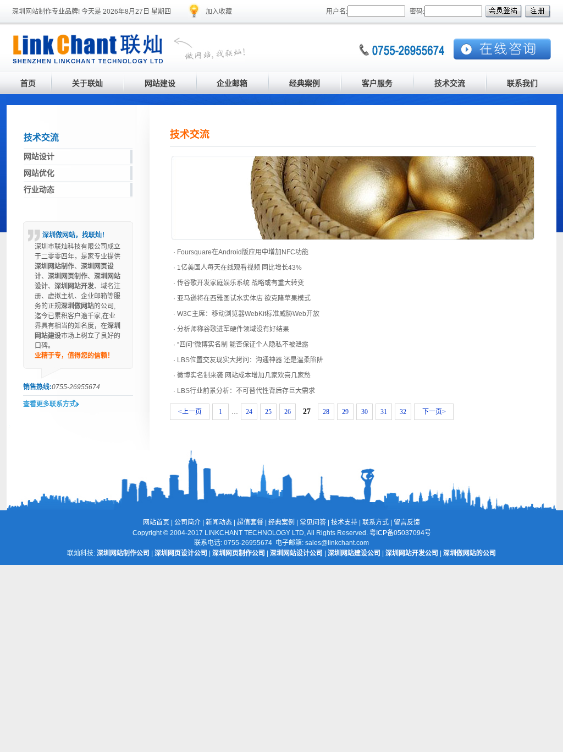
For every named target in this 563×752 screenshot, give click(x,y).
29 (345, 412)
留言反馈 (407, 522)
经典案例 (281, 522)
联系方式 (375, 522)
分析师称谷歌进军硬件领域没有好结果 (233, 329)
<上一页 (190, 412)
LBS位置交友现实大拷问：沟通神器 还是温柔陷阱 (250, 360)
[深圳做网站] (204, 61)
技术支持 (344, 522)
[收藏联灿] (194, 17)
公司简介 (187, 522)
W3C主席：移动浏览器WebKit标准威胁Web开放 (248, 314)
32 (403, 412)
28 (326, 412)
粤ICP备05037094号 (400, 533)
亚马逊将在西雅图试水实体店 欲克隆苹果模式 (244, 298)
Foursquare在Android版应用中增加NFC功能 (242, 252)
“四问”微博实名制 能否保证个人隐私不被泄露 (242, 344)
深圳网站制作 (32, 11)
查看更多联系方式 (49, 404)
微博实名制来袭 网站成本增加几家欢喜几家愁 (244, 375)
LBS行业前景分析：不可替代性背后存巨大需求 (246, 391)
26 (287, 412)
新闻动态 (219, 522)
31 (383, 412)
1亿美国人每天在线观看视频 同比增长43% (239, 267)
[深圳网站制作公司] (88, 61)
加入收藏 (219, 11)
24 (249, 412)
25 (268, 412)
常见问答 (313, 522)
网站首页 (156, 522)
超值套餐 (250, 522)
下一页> (434, 412)
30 (364, 412)
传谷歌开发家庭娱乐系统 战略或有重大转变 (240, 283)
